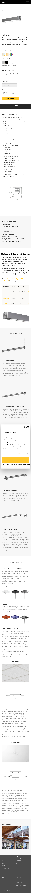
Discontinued (5, 875)
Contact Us (18, 858)
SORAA (3, 865)
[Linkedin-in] (9, 890)
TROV (3, 860)
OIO (3, 858)
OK (16, 459)
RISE (3, 863)
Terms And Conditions (21, 885)
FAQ (3, 877)
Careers (17, 875)
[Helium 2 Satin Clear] (15, 19)
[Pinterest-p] (7, 890)
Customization (5, 880)
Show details (22, 454)
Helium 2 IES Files (7, 231)
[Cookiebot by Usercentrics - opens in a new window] (22, 427)
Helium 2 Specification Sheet (10, 226)
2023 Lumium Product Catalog (10, 241)
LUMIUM (4, 862)
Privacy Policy (19, 882)
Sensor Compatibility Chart (9, 236)
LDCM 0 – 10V (5, 868)
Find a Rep (18, 860)
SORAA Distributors (20, 862)
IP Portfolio (18, 879)
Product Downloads (6, 874)
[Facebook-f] (2, 890)
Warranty (18, 863)
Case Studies (5, 879)
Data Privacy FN (20, 883)
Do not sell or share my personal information (16, 464)
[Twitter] (4, 890)
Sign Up (17, 880)
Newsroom (18, 877)
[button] (3, 837)
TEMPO (3, 867)
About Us (18, 874)
